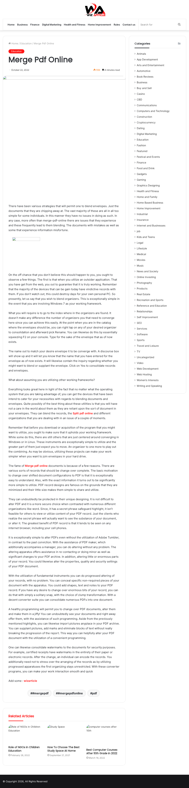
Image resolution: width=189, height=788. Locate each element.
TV (138, 351)
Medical (141, 254)
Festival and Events (148, 156)
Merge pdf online (36, 466)
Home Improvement (99, 24)
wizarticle (30, 681)
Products (142, 288)
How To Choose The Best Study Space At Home (63, 749)
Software (142, 334)
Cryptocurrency (146, 122)
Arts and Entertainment (150, 65)
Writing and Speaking (149, 385)
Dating (141, 128)
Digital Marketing (51, 24)
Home (11, 24)
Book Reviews (145, 76)
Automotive (143, 70)
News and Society (147, 271)
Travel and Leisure (148, 345)
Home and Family (147, 196)
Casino (141, 93)
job (138, 231)
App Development (147, 59)
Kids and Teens (146, 237)
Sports (141, 340)
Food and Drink (145, 168)
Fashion (141, 145)
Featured (142, 151)
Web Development (148, 368)
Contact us (129, 24)
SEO (139, 322)
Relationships (144, 311)
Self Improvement (147, 317)
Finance (34, 24)
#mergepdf (40, 693)
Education (26, 43)
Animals (141, 53)
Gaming (141, 179)
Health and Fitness (74, 24)
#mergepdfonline (70, 693)
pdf (94, 693)
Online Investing (146, 277)
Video (140, 362)
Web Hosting (144, 374)
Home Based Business (150, 202)
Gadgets (142, 174)
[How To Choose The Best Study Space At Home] (64, 734)
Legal (140, 242)
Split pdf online (83, 413)
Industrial (142, 214)
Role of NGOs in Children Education (24, 749)
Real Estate (143, 294)
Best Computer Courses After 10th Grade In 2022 (101, 751)
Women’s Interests (148, 380)
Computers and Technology (153, 111)
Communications (147, 105)
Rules (117, 24)
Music (140, 265)
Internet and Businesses (151, 225)
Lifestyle (142, 248)
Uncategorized (145, 357)
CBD (139, 99)
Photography (144, 282)
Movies (141, 259)
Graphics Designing (148, 185)
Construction (144, 116)
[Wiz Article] (94, 9)
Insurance (143, 219)
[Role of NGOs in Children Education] (25, 734)
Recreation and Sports (150, 300)
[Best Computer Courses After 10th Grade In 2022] (103, 735)
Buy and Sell (144, 88)
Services (142, 328)
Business (22, 24)
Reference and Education (152, 305)
